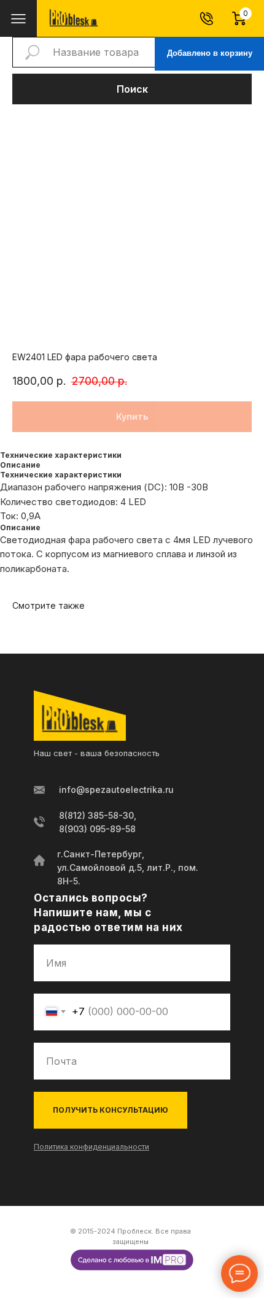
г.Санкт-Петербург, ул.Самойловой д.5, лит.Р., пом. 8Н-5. (127, 867)
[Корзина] (244, 18)
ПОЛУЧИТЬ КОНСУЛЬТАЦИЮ (110, 1110)
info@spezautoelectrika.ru (116, 789)
